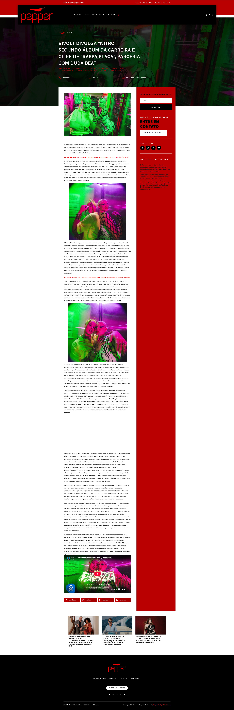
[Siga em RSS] (213, 15)
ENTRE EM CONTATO (117, 688)
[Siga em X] (153, 148)
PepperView (98, 15)
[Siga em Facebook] (202, 15)
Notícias (77, 15)
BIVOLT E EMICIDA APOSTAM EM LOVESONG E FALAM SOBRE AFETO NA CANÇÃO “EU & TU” (96, 157)
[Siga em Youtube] (209, 15)
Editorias (110, 15)
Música (70, 33)
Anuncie (158, 2)
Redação (66, 77)
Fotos (87, 15)
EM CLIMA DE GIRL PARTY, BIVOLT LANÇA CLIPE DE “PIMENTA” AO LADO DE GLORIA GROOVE (97, 277)
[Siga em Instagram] (206, 15)
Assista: (73, 554)
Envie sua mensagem (154, 132)
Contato (166, 2)
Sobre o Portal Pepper (144, 2)
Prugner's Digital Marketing (161, 705)
